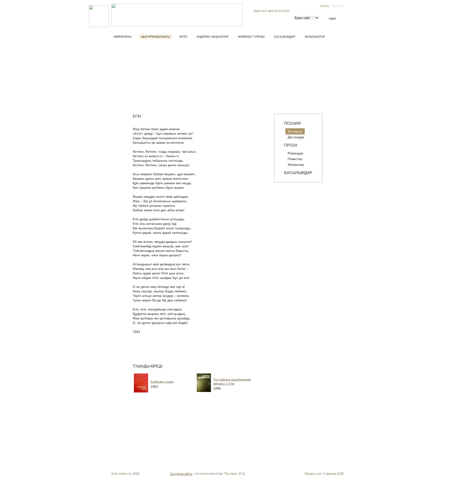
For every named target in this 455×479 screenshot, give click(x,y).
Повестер (295, 159)
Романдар (295, 153)
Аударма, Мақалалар (213, 36)
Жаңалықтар (315, 36)
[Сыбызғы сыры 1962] (170, 394)
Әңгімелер (296, 164)
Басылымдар (284, 36)
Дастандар (296, 137)
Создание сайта (181, 474)
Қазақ (324, 6)
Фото (183, 36)
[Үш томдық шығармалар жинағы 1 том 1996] (233, 394)
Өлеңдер (295, 131)
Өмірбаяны (123, 36)
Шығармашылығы (155, 36)
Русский (337, 6)
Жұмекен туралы (251, 36)
